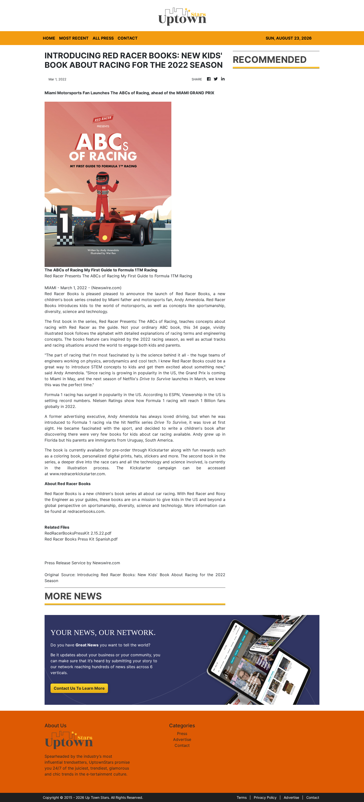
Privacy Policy (265, 797)
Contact (182, 745)
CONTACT (128, 38)
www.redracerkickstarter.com (77, 473)
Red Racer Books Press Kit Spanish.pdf (81, 539)
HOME (49, 38)
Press (182, 733)
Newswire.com (106, 287)
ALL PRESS (103, 38)
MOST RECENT (74, 38)
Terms (242, 797)
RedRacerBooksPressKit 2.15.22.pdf (78, 533)
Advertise (182, 739)
